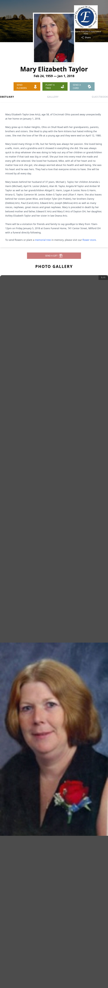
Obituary (7, 96)
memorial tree (43, 239)
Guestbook (100, 96)
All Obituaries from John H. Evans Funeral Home (86, 33)
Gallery (53, 96)
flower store (89, 239)
